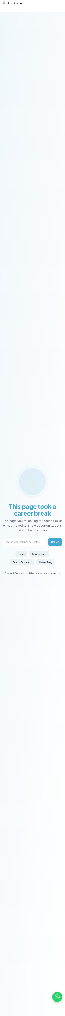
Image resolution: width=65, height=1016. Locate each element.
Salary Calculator (22, 562)
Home (21, 554)
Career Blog (45, 562)
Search (55, 541)
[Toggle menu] (59, 6)
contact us (55, 573)
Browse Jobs (39, 554)
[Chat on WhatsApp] (57, 997)
